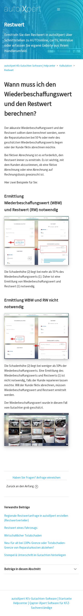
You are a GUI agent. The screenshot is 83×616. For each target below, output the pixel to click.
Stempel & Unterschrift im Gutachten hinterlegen (35, 555)
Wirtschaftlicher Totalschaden (23, 535)
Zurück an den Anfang (20, 486)
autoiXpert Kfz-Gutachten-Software (34, 598)
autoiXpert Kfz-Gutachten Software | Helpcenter (29, 65)
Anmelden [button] (69, 9)
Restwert (8, 70)
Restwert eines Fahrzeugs (20, 528)
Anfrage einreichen (48, 477)
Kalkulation (65, 65)
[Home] (22, 9)
